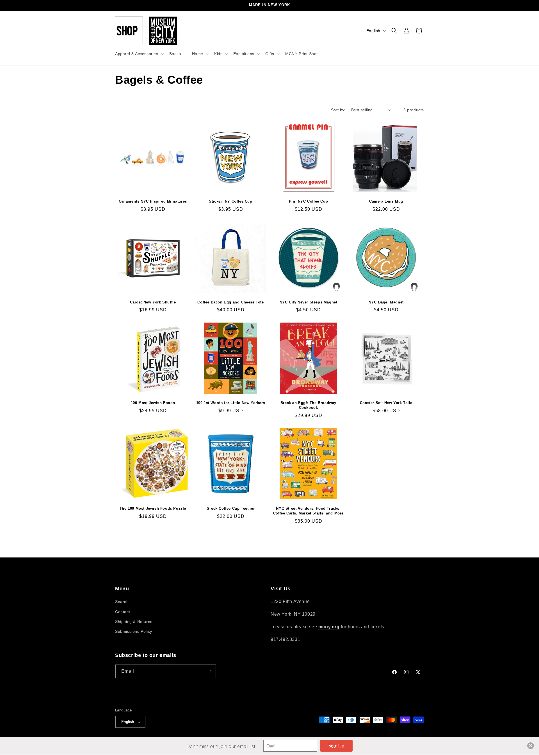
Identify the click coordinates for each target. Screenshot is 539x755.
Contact (122, 611)
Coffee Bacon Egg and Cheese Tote (230, 302)
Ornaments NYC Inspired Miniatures (153, 201)
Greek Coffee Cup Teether (231, 508)
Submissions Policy (133, 631)
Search (122, 602)
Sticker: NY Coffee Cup (230, 201)
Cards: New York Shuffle (153, 302)
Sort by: (338, 110)
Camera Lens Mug (386, 201)
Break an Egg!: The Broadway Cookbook (308, 405)
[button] (139, 54)
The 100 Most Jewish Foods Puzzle (153, 508)
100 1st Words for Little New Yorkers (230, 403)
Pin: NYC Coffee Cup (308, 201)
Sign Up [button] (336, 746)
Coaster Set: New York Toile (386, 403)
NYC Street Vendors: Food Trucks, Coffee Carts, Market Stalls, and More (308, 510)
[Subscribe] (209, 671)
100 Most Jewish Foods (153, 403)
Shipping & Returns (133, 621)
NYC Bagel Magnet (386, 302)
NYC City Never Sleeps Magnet (308, 302)
